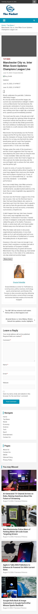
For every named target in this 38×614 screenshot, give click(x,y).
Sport (5, 432)
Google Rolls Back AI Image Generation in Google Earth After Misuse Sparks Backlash (17, 602)
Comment (7, 340)
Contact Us (7, 437)
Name (5, 365)
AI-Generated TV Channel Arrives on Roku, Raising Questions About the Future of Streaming (18, 496)
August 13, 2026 (8, 501)
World (5, 422)
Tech (4, 429)
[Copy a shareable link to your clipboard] (4, 91)
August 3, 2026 (8, 608)
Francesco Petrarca (21, 501)
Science (5, 427)
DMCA (5, 455)
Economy (6, 424)
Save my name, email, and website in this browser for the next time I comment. (16, 395)
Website (5, 383)
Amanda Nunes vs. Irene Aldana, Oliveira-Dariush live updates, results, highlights (19, 320)
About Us (6, 450)
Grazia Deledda (18, 73)
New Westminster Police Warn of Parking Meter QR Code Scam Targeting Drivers (16, 531)
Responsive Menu (34, 1)
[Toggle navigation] (4, 20)
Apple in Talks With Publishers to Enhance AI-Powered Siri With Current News (19, 567)
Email (5, 374)
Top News (6, 59)
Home (5, 417)
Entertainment (7, 435)
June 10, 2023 (7, 73)
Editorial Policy (8, 457)
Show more (8, 259)
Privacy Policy (7, 460)
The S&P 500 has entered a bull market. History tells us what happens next (18, 312)
